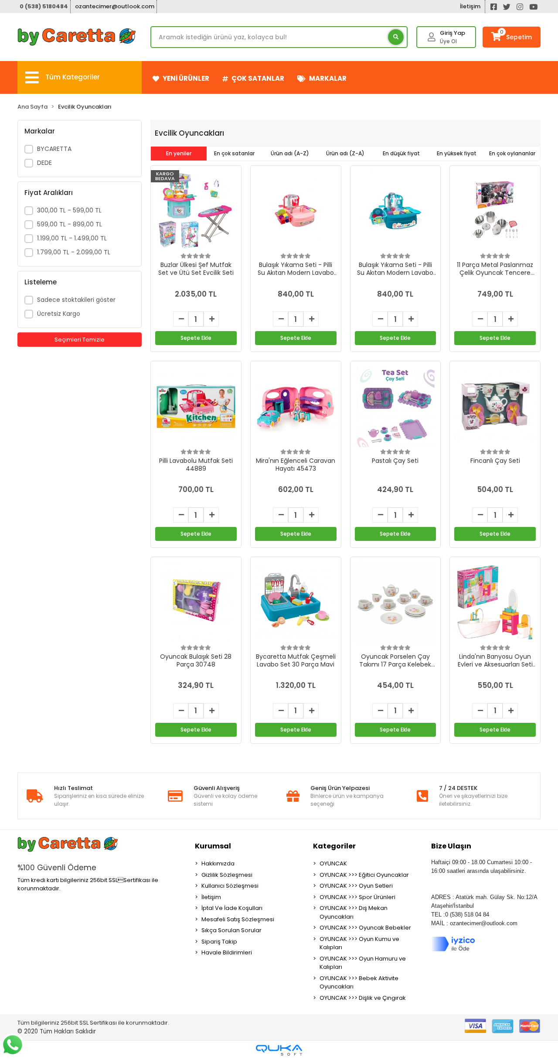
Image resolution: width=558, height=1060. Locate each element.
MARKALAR (328, 78)
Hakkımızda (218, 863)
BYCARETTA (54, 148)
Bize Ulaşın (451, 846)
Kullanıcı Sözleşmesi (230, 886)
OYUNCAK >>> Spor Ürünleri (357, 897)
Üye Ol (448, 41)
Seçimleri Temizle (79, 339)
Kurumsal (213, 846)
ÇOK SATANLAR (257, 78)
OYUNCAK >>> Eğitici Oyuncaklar (364, 875)
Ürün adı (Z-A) (345, 153)
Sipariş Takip (219, 941)
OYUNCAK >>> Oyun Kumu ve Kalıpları (359, 943)
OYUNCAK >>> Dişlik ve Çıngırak (363, 998)
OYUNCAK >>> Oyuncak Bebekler (365, 927)
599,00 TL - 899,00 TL (69, 224)
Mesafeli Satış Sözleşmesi (237, 919)
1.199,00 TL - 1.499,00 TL (72, 238)
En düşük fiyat (401, 153)
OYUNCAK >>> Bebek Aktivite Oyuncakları (359, 982)
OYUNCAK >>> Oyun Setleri (356, 886)
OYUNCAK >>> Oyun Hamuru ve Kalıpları (363, 962)
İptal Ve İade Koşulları (231, 908)
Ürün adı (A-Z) (290, 153)
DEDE (44, 162)
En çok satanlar (234, 153)
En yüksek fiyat (456, 153)
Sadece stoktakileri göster (76, 299)
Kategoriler (334, 846)
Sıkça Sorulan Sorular (231, 930)
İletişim (470, 6)
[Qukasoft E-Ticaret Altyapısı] (279, 1050)
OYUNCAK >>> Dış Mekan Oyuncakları (354, 912)
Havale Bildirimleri (226, 952)
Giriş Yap (452, 33)
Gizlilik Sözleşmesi (226, 875)
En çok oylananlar (512, 153)
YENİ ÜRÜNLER (186, 78)
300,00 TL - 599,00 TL (69, 210)
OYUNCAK (333, 863)
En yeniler (178, 153)
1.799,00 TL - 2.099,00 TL (73, 252)
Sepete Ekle (195, 338)
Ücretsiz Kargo (58, 313)
